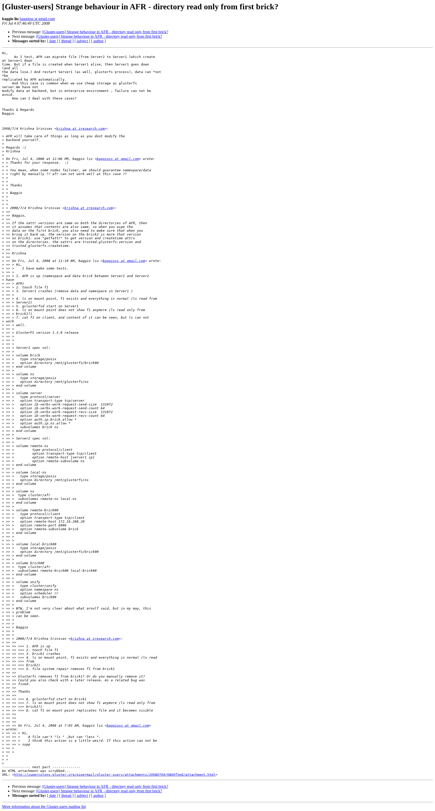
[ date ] (52, 41)
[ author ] (98, 41)
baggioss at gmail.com (37, 19)
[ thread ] (66, 41)
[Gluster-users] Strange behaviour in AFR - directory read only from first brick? (105, 32)
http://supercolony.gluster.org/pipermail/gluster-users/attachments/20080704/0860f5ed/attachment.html (114, 774)
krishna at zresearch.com (80, 128)
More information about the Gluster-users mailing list (44, 806)
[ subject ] (82, 41)
